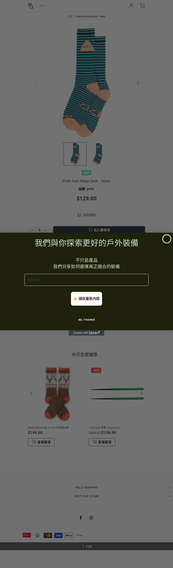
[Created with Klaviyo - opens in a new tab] (86, 332)
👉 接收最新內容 (86, 299)
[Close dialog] (167, 239)
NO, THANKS (86, 319)
